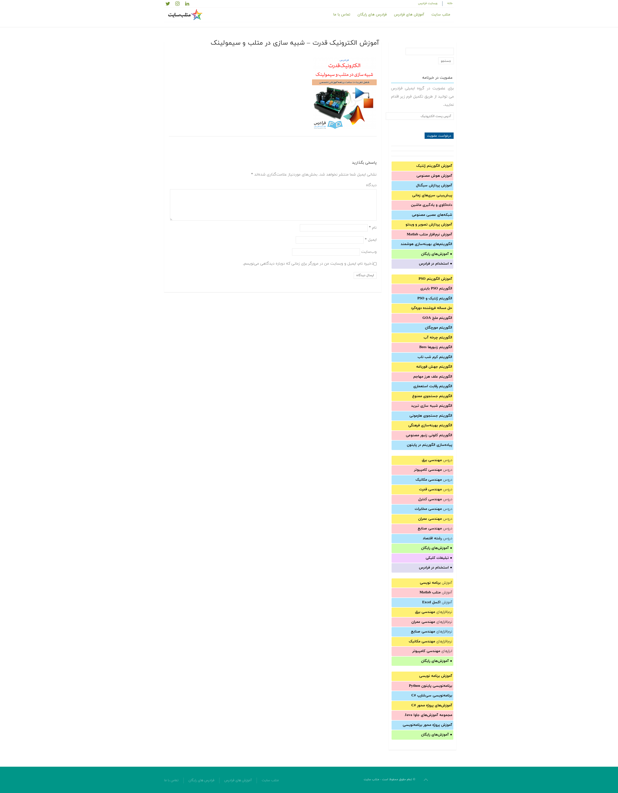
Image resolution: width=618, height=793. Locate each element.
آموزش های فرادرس (409, 14)
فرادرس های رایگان (372, 14)
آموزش (436, 582)
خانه (450, 3)
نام (373, 227)
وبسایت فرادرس (427, 3)
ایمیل (371, 239)
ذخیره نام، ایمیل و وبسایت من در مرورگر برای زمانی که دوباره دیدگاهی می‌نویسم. (308, 263)
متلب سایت (440, 14)
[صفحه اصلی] (186, 14)
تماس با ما (341, 14)
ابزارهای (432, 651)
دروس (437, 460)
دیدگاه (371, 185)
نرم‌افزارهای (433, 612)
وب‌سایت (369, 251)
